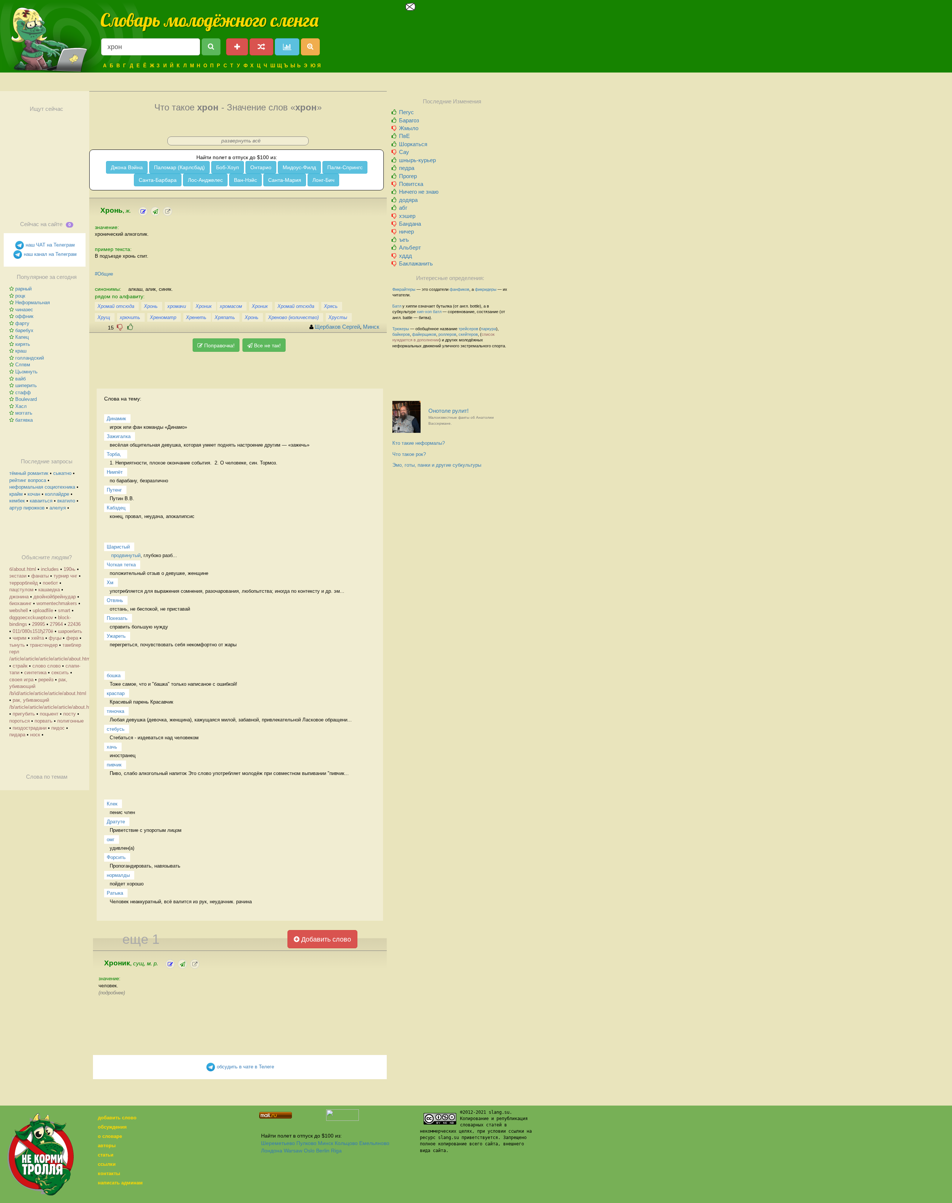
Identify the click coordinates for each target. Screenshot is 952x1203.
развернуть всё (241, 141)
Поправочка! (219, 345)
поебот (50, 583)
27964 (56, 624)
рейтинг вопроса (27, 480)
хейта (37, 638)
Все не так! (267, 345)
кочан (34, 494)
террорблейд (23, 583)
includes (50, 569)
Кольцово (346, 1143)
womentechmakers (56, 603)
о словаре (110, 1136)
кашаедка (49, 589)
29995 (38, 624)
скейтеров (468, 334)
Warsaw (293, 1151)
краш (20, 351)
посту (69, 714)
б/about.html (22, 569)
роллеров (447, 334)
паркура (488, 329)
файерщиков (424, 334)
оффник (24, 316)
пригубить (24, 714)
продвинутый (126, 555)
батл (437, 311)
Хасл (21, 406)
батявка (24, 420)
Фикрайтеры (403, 289)
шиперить (26, 385)
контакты (109, 1173)
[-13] (119, 327)
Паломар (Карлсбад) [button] (179, 167)
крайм (16, 494)
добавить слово (117, 1117)
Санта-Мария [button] (284, 180)
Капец (22, 337)
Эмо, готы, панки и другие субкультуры (436, 465)
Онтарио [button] (260, 167)
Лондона (271, 1151)
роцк (20, 296)
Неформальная (32, 302)
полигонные (70, 721)
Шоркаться (413, 144)
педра (406, 168)
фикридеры (485, 289)
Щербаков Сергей (337, 327)
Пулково (306, 1143)
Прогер (408, 176)
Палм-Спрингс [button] (345, 167)
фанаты (40, 576)
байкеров (401, 334)
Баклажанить (416, 263)
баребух (24, 330)
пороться (19, 721)
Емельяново (374, 1143)
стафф (23, 392)
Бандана (410, 224)
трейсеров (468, 329)
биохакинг (20, 603)
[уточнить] (143, 211)
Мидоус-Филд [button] (299, 167)
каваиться (41, 501)
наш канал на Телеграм (49, 254)
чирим (19, 638)
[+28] (130, 327)
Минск (371, 327)
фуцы (55, 638)
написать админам (120, 1183)
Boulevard (26, 399)
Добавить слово (325, 939)
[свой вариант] (155, 211)
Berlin (322, 1151)
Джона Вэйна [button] (127, 167)
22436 (74, 624)
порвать (43, 721)
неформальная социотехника (42, 487)
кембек (17, 501)
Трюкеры (400, 329)
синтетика (35, 672)
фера (72, 638)
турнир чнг (65, 576)
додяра (408, 200)
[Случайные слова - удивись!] (261, 46)
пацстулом (21, 589)
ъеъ (404, 240)
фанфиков (459, 289)
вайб (20, 379)
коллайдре (57, 494)
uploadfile (43, 610)
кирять (22, 344)
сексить (60, 672)
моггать (23, 413)
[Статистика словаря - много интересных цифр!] (287, 46)
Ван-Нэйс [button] (245, 180)
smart (64, 610)
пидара (17, 734)
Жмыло (408, 128)
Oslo (309, 1151)
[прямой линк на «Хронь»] (167, 211)
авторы (107, 1145)
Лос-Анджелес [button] (205, 180)
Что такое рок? (409, 454)
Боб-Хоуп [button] (227, 167)
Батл (396, 306)
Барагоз (409, 120)
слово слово (46, 666)
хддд (405, 255)
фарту (22, 323)
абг (403, 208)
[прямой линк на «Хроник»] (194, 964)
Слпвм (22, 364)
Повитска (411, 184)
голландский (29, 358)
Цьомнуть (26, 371)
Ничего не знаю (418, 192)
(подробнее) (112, 992)
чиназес (24, 309)
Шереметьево (278, 1143)
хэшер (407, 216)
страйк (20, 666)
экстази (17, 576)
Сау (404, 152)
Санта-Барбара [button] (158, 180)
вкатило (66, 501)
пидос (58, 728)
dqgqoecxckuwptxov (31, 617)
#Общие (104, 274)
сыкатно (62, 473)
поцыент (49, 714)
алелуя (57, 508)
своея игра (21, 679)
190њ (69, 569)
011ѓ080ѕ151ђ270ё (33, 631)
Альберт (410, 247)
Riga (336, 1151)
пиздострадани (29, 728)
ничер (406, 231)
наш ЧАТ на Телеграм (49, 245)
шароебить (70, 631)
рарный (23, 289)
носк (35, 734)
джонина (19, 596)
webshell (18, 610)
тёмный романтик (28, 473)
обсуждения (112, 1127)
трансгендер (44, 645)
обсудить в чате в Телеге (244, 1066)
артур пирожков (27, 508)
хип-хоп (424, 311)
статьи (105, 1155)
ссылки (107, 1164)
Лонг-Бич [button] (323, 180)
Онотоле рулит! (461, 416)
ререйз (46, 679)
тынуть (17, 645)
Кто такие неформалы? (418, 443)
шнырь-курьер (417, 160)
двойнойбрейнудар (54, 596)
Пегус (406, 112)
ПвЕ (404, 136)
